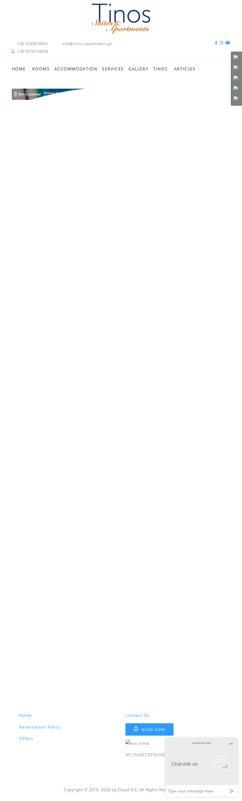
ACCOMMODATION (75, 69)
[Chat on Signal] (236, 89)
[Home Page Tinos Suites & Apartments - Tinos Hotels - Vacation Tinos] (121, 6)
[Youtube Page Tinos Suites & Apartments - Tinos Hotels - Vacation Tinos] (227, 43)
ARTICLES (185, 69)
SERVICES (113, 69)
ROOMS (41, 69)
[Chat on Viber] (236, 79)
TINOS (160, 69)
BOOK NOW (153, 729)
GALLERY (138, 69)
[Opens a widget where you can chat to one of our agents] (201, 767)
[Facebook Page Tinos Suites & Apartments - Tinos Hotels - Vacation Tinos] (216, 43)
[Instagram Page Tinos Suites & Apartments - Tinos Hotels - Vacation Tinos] (221, 43)
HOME (19, 69)
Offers (26, 738)
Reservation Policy (39, 727)
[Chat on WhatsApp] (236, 68)
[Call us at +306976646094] (236, 58)
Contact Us (137, 715)
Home (25, 715)
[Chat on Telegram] (236, 99)
